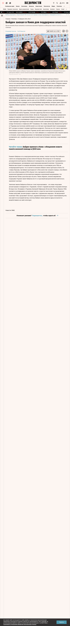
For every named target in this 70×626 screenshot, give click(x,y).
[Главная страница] (32, 3)
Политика (59, 6)
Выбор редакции (10, 15)
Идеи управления (24, 9)
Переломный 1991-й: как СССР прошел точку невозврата (32, 15)
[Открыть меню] (67, 3)
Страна (58, 9)
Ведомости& (38, 9)
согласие (43, 621)
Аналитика (46, 9)
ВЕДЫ (4, 9)
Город (32, 9)
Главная (8, 19)
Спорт (62, 9)
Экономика (24, 6)
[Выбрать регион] (54, 3)
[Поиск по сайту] (57, 3)
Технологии (47, 6)
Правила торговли (12, 9)
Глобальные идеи (9, 6)
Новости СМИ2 (10, 210)
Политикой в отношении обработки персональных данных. (19, 624)
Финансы (31, 6)
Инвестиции (39, 6)
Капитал (52, 9)
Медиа (53, 6)
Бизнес (18, 6)
